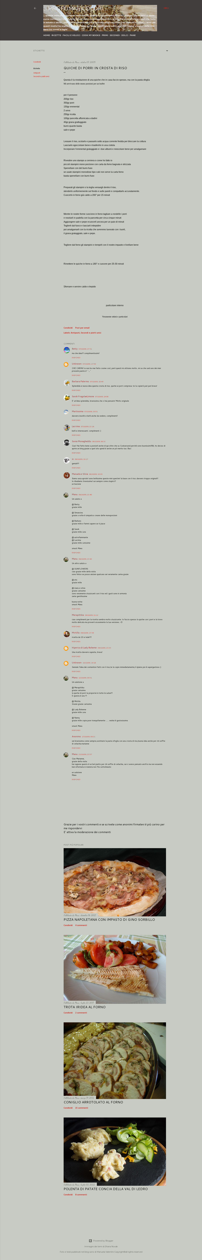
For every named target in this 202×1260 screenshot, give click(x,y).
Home (46, 35)
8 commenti (81, 1195)
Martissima (77, 411)
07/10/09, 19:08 (101, 396)
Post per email (82, 328)
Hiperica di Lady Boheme (84, 647)
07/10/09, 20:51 (91, 411)
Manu (75, 494)
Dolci (124, 35)
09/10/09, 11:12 (91, 615)
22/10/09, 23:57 (85, 754)
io (73, 458)
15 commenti (81, 1108)
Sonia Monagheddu (81, 441)
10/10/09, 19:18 (89, 663)
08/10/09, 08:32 (99, 441)
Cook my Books (91, 35)
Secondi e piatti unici (41, 77)
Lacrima (76, 426)
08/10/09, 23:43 (85, 559)
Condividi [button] (37, 62)
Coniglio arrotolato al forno (93, 1102)
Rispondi (76, 358)
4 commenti (81, 925)
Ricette (56, 35)
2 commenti (81, 1013)
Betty (75, 348)
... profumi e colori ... (75, 8)
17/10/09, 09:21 (88, 736)
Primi (105, 35)
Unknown (76, 363)
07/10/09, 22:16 (87, 426)
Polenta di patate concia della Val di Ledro (106, 1189)
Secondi (115, 35)
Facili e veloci (71, 35)
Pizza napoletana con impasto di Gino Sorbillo (109, 919)
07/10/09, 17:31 (85, 349)
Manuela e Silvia (80, 473)
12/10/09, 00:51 (85, 678)
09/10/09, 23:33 (104, 648)
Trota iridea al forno (85, 1007)
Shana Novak (111, 1246)
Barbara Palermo (80, 381)
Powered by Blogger (103, 1241)
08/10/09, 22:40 (85, 494)
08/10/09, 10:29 (95, 474)
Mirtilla (75, 632)
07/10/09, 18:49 (96, 381)
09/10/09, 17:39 (87, 633)
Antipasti (36, 73)
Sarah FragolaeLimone (83, 396)
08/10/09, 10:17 (81, 459)
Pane (133, 35)
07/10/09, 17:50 (89, 364)
